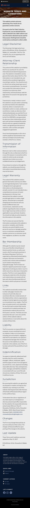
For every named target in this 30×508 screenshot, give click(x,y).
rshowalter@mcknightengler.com (13, 414)
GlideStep (17, 504)
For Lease (7, 483)
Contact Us (25, 1)
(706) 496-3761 (5, 1)
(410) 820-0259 (17, 412)
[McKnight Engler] (5, 5)
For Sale (7, 481)
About (7, 473)
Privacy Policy (15, 501)
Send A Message (9, 471)
